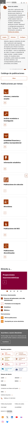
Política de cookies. (13, 32)
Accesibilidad (18, 407)
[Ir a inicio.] (11, 2)
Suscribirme (5, 341)
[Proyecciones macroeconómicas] (5, 282)
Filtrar (14, 78)
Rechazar (13, 37)
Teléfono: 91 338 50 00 (9, 398)
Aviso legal (3, 407)
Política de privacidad (6, 404)
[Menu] (3, 3)
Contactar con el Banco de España (9, 388)
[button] (7, 291)
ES (24, 3)
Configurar (23, 37)
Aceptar (4, 37)
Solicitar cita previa (6, 395)
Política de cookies (19, 404)
